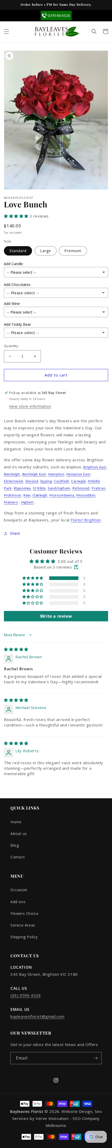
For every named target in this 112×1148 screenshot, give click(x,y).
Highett (27, 503)
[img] (16, 649)
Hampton (56, 474)
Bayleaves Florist (26, 1111)
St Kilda (39, 488)
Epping (46, 481)
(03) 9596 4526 (25, 995)
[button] (6, 31)
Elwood (32, 481)
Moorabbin (85, 496)
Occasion (18, 889)
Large (45, 250)
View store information (30, 406)
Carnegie (78, 481)
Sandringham (59, 488)
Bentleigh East (34, 474)
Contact (17, 856)
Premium (73, 250)
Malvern (11, 503)
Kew (26, 496)
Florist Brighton (86, 519)
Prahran (98, 488)
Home (15, 821)
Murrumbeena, (62, 496)
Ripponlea (22, 488)
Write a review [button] (56, 616)
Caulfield (61, 481)
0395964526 (59, 15)
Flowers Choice (24, 913)
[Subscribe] (95, 1058)
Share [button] (15, 533)
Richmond (81, 488)
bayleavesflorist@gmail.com (37, 1016)
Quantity (11, 345)
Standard (18, 250)
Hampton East (78, 474)
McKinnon (12, 496)
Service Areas (22, 925)
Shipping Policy (24, 936)
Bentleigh (12, 474)
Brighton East (94, 467)
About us (18, 833)
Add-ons (18, 901)
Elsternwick (13, 481)
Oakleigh (40, 496)
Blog (14, 845)
